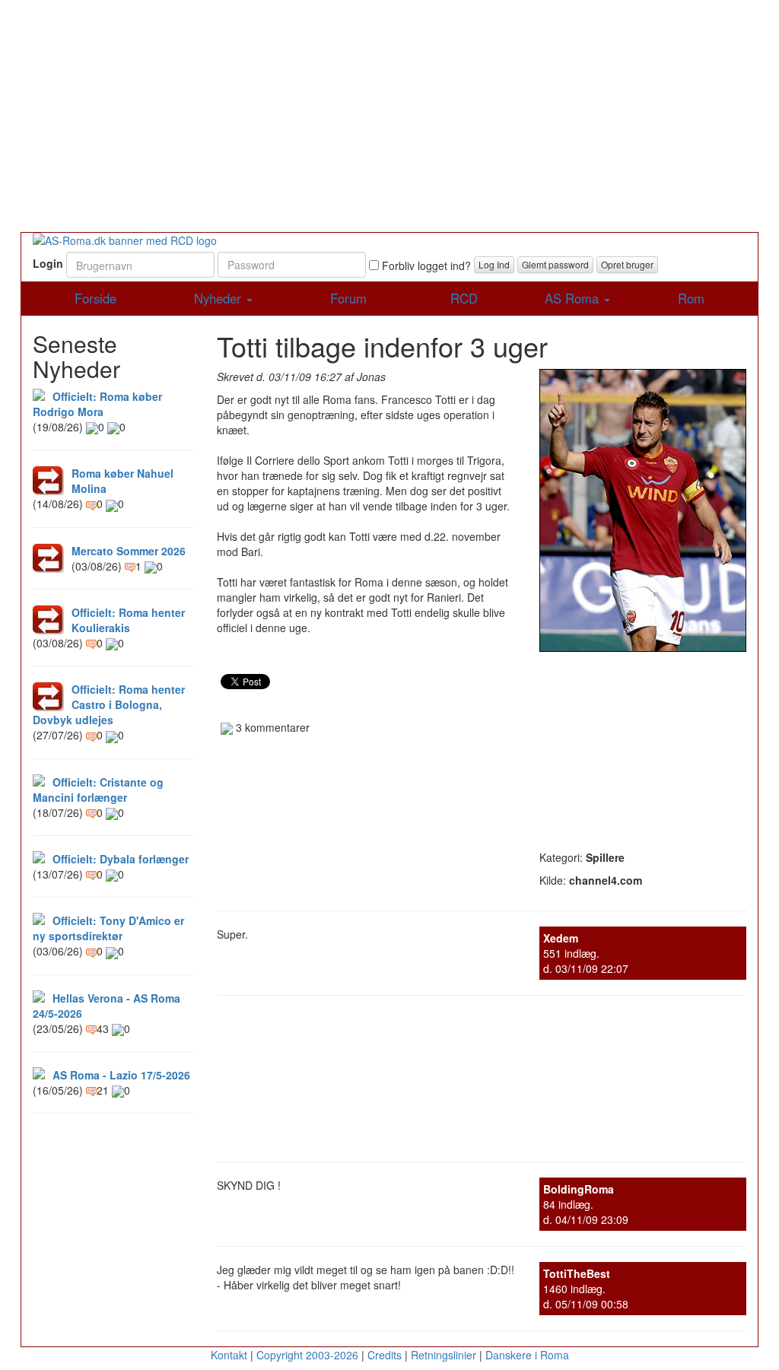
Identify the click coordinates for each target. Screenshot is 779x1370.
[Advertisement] (389, 117)
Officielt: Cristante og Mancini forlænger (98, 789)
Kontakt (229, 1354)
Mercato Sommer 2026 (129, 550)
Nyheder (219, 298)
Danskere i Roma (527, 1354)
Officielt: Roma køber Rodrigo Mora (97, 404)
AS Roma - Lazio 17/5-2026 (121, 1074)
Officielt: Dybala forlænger (120, 858)
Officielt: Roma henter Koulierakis (128, 620)
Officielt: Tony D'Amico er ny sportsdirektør (108, 928)
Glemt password (555, 264)
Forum (348, 298)
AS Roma (574, 298)
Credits (384, 1354)
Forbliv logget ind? (425, 265)
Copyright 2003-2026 (307, 1354)
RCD (464, 298)
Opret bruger (627, 264)
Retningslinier (443, 1354)
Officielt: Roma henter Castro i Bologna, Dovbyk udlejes (109, 704)
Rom (691, 298)
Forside (95, 298)
